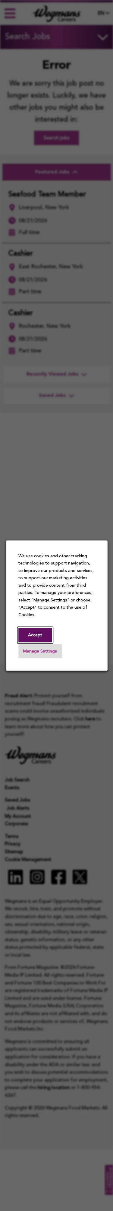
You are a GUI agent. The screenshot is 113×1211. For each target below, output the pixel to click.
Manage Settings (40, 651)
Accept (35, 635)
